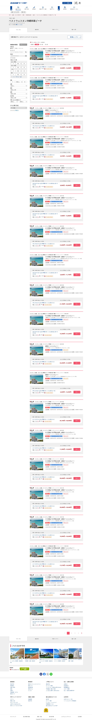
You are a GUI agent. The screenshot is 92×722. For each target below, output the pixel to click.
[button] (67, 3)
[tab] (18, 29)
